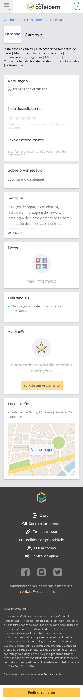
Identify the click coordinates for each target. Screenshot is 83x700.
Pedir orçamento (41, 692)
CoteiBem (10, 19)
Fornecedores (33, 19)
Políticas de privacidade (45, 540)
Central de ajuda (45, 556)
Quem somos (45, 548)
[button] (76, 6)
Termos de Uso (53, 674)
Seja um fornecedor (45, 523)
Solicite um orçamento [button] (41, 385)
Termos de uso (45, 531)
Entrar (45, 515)
